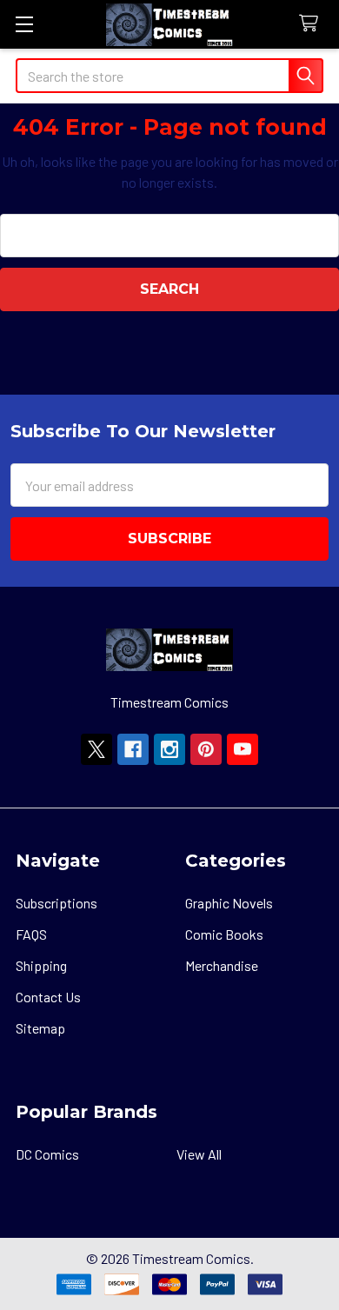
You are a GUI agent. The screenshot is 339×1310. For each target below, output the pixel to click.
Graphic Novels (229, 902)
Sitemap (40, 1028)
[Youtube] (242, 749)
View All (199, 1154)
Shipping (41, 965)
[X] (96, 749)
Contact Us (48, 996)
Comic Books (224, 934)
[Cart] (312, 23)
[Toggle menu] (24, 24)
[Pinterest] (206, 749)
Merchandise (221, 965)
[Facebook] (133, 749)
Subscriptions (56, 902)
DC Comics (47, 1154)
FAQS (31, 934)
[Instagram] (169, 749)
